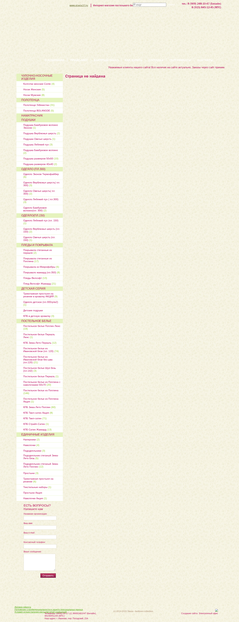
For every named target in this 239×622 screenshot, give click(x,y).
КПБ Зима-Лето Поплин (39, 407)
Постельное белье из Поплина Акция (40, 400)
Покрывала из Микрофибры (41, 266)
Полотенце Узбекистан (39, 105)
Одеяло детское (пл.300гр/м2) (40, 303)
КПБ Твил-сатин (35, 418)
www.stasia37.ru (78, 5)
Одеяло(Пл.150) (33, 215)
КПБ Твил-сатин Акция (38, 412)
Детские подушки (33, 310)
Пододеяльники (34, 450)
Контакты (205, 60)
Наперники (31, 439)
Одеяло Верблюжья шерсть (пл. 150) (41, 230)
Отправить (48, 575)
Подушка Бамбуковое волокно (40, 151)
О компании (54, 60)
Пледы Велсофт (35, 278)
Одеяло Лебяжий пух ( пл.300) (40, 200)
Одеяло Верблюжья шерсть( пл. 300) (41, 184)
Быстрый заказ (106, 60)
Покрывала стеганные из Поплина (37, 260)
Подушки (28, 119)
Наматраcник (32, 115)
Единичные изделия (37, 434)
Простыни (30, 473)
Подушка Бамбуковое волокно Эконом (40, 126)
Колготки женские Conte (39, 83)
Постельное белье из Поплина (40, 392)
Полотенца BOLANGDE (38, 110)
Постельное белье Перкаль (41, 376)
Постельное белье (36, 320)
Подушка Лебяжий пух (38, 144)
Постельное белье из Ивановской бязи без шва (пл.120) (37, 359)
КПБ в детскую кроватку (38, 316)
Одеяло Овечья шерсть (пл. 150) (39, 238)
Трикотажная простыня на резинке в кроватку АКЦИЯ (40, 295)
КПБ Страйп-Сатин (36, 424)
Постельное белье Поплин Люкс (41, 327)
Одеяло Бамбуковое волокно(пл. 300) (35, 209)
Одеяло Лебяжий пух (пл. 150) (40, 222)
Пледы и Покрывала (37, 245)
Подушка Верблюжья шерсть (41, 133)
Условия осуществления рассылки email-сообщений (41, 612)
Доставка (155, 60)
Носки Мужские (34, 95)
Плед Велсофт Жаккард (39, 283)
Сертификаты (180, 60)
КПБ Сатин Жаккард (37, 429)
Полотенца (30, 100)
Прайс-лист (79, 60)
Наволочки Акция (35, 498)
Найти (171, 4)
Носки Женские (34, 89)
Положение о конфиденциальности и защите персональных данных (49, 609)
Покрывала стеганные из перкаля (37, 251)
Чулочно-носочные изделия (37, 77)
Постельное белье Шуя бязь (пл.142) (39, 369)
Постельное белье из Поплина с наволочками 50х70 (41, 383)
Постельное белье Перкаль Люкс (39, 336)
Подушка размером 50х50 (40, 158)
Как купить (133, 60)
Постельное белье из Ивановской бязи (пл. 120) (41, 350)
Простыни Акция (32, 492)
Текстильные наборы (37, 487)
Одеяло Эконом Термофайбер (41, 175)
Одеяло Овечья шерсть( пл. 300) (39, 192)
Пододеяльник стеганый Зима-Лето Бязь (41, 457)
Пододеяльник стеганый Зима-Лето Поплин (41, 465)
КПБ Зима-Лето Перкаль (40, 342)
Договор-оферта (23, 607)
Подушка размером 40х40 (40, 164)
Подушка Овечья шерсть (39, 139)
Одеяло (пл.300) (33, 169)
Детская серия (33, 288)
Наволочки (31, 445)
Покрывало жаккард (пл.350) (41, 272)
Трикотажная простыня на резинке (38, 480)
